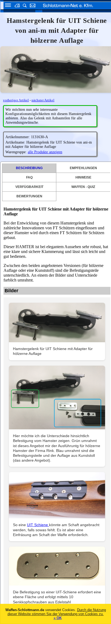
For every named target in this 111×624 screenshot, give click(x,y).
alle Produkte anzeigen (45, 152)
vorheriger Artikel (16, 100)
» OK (58, 618)
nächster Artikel (43, 100)
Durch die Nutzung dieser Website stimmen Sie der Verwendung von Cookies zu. (57, 612)
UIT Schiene (38, 525)
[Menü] (6, 6)
